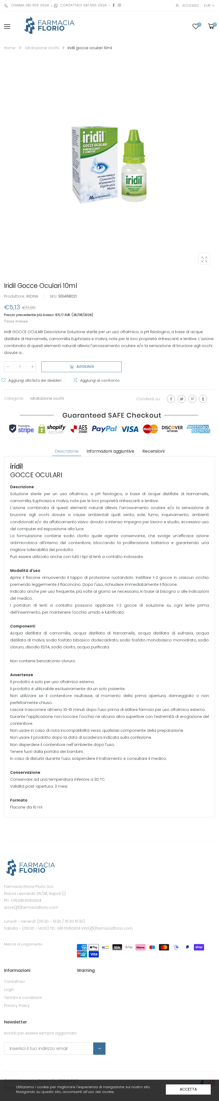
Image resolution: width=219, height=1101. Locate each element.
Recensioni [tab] (153, 451)
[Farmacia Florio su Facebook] (114, 5)
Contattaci (14, 981)
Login (9, 989)
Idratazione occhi (47, 398)
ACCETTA (188, 1089)
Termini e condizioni (23, 997)
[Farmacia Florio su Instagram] (119, 5)
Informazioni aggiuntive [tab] (110, 451)
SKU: (54, 296)
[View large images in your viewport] (204, 258)
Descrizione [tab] (67, 451)
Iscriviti (99, 1048)
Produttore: (15, 296)
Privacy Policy (17, 1005)
